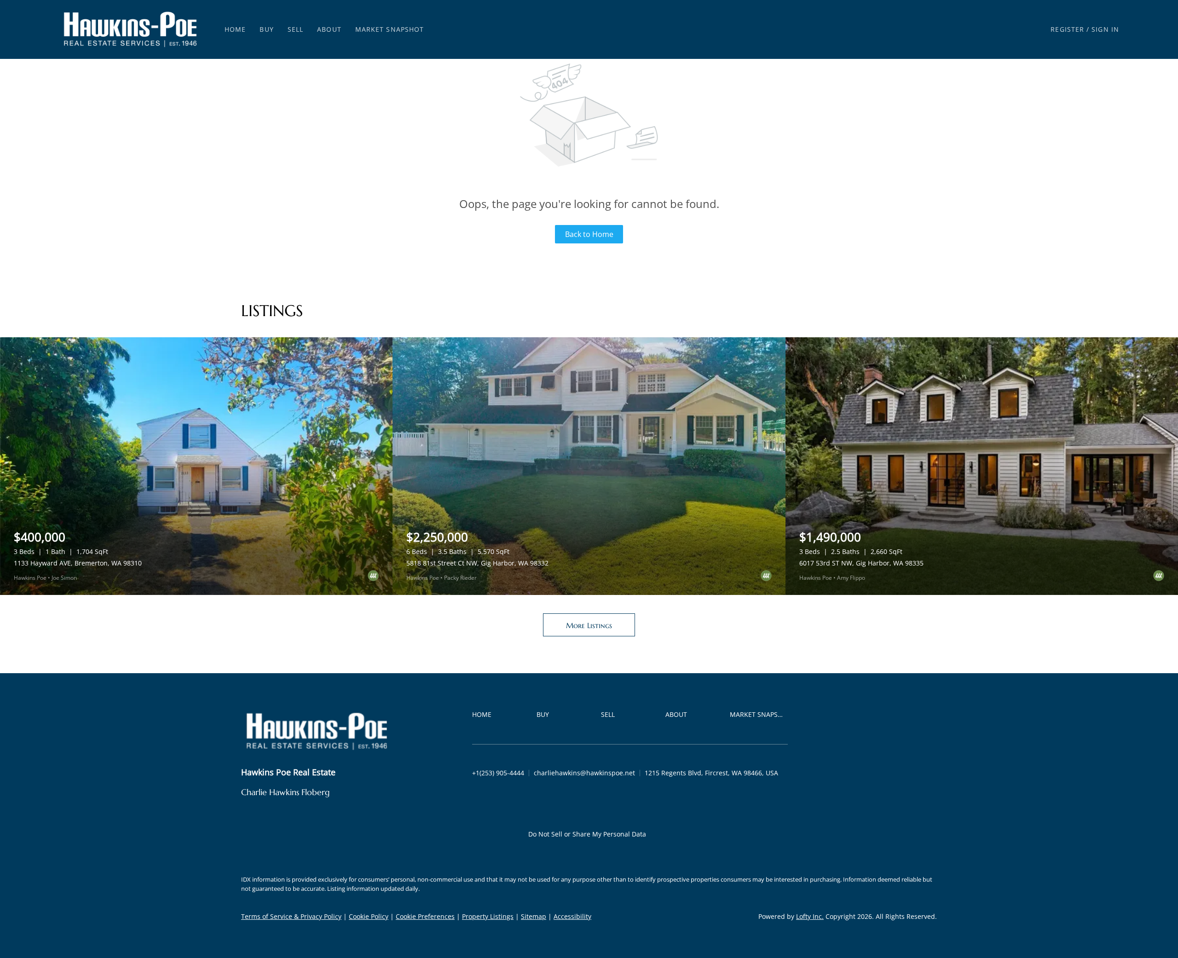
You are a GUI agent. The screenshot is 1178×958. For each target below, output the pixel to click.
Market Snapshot (389, 29)
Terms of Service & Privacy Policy (291, 916)
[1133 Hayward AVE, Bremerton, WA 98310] (196, 466)
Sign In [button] (1105, 29)
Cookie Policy (368, 916)
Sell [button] (295, 29)
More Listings (589, 625)
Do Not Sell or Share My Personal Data (587, 834)
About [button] (329, 29)
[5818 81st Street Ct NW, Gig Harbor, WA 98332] (589, 466)
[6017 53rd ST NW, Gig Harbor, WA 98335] (981, 466)
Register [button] (1067, 29)
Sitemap (533, 916)
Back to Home (589, 234)
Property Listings (488, 916)
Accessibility (572, 916)
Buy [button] (266, 29)
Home (235, 29)
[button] (130, 29)
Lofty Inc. (810, 916)
